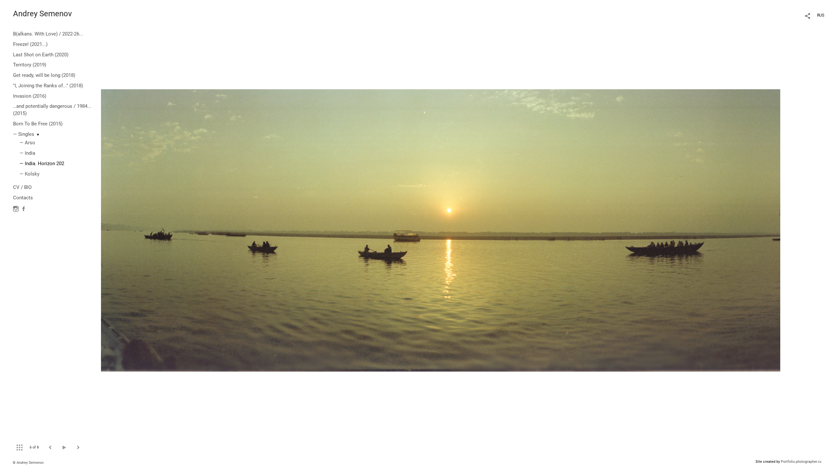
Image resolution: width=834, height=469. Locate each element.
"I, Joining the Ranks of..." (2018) (48, 86)
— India (27, 153)
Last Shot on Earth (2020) (40, 55)
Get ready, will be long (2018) (44, 75)
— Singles (23, 134)
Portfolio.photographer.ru (801, 462)
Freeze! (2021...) (30, 44)
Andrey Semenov (42, 13)
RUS (820, 15)
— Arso (27, 143)
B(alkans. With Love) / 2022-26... (48, 34)
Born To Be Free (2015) (38, 124)
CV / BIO (22, 187)
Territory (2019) (29, 65)
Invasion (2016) (29, 96)
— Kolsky (29, 174)
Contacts (23, 198)
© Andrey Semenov (28, 463)
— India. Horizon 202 (42, 163)
